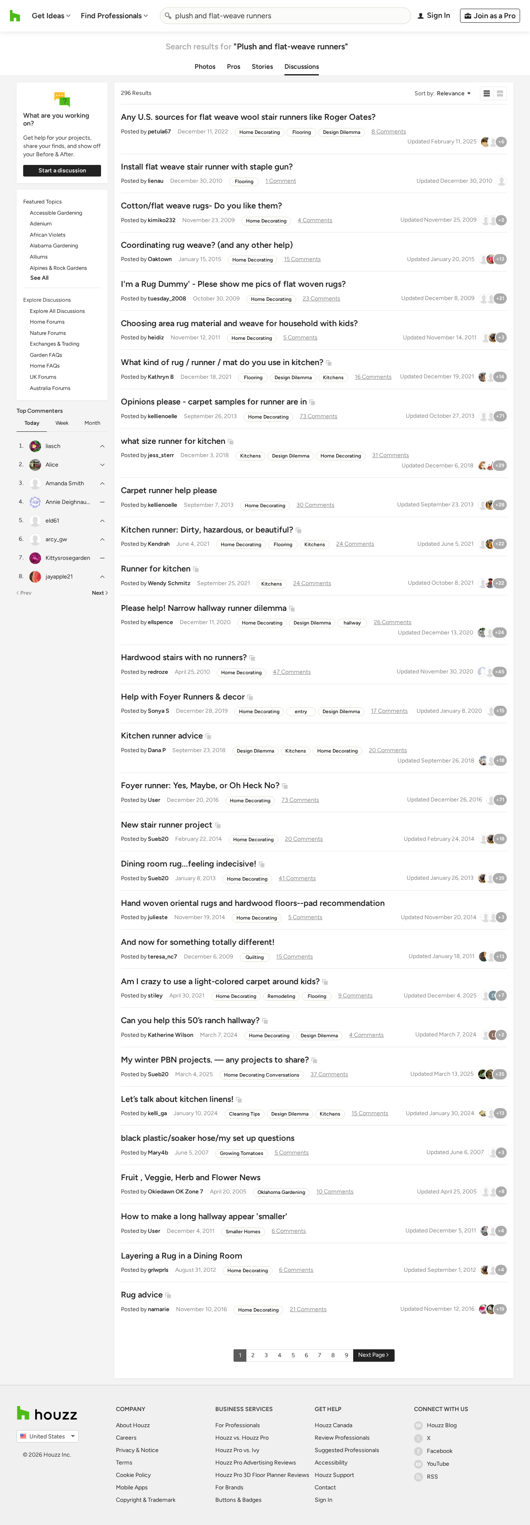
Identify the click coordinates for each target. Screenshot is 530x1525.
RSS (432, 1476)
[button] (442, 93)
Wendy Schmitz (169, 583)
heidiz (156, 337)
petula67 (159, 131)
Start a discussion (62, 170)
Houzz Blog (442, 1425)
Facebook (440, 1451)
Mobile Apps (132, 1487)
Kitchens (333, 377)
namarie (158, 1309)
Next (98, 593)
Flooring (301, 132)
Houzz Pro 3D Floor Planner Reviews (262, 1475)
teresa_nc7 (162, 956)
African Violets (47, 235)
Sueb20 (158, 838)
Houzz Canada (333, 1425)
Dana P (157, 750)
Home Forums (47, 322)
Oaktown (160, 259)
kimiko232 (162, 220)
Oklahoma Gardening (281, 1192)
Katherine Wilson (170, 1034)
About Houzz (133, 1425)
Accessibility (331, 1462)
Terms (124, 1462)
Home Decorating (259, 132)
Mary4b (158, 1152)
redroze (158, 671)
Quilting (255, 957)
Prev (25, 593)
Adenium (41, 223)
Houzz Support (334, 1475)
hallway (352, 623)
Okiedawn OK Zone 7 (175, 1191)
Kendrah (159, 543)
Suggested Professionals (347, 1450)
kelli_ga (157, 1113)
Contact (325, 1487)
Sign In (323, 1499)
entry (301, 711)
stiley (155, 995)
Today (31, 423)
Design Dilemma (341, 132)
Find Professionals (111, 15)
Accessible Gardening (56, 213)
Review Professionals (342, 1437)
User (154, 800)
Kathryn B (161, 376)
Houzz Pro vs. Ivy (237, 1450)
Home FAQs (45, 366)
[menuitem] (51, 15)
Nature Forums (48, 333)
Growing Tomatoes (241, 1153)
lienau (156, 180)
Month (92, 423)
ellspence (160, 622)
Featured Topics (42, 201)
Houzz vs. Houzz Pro (242, 1437)
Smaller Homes (243, 1232)
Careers (126, 1437)
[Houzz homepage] (15, 16)
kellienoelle (162, 416)
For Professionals (237, 1425)
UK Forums (43, 377)
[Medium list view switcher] (500, 93)
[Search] (168, 15)
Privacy (125, 1450)
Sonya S (158, 710)
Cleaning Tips (244, 1114)
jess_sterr (161, 455)
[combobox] (286, 15)
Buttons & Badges (238, 1499)
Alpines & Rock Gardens (58, 268)
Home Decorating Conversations (261, 1075)
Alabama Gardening (54, 245)
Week (61, 423)
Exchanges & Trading (55, 344)
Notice (150, 1450)
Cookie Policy (133, 1475)
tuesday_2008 (167, 298)
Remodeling (281, 996)
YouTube (438, 1463)
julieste (158, 917)
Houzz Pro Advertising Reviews (255, 1462)
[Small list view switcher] (487, 93)
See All (39, 277)
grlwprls (158, 1269)
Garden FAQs (46, 355)
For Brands (229, 1487)
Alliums (39, 257)
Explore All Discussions (57, 311)
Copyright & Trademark (146, 1499)
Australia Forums (50, 388)
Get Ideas (48, 15)
